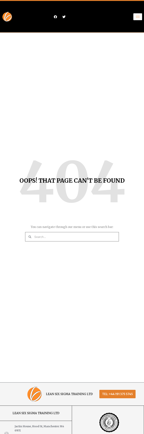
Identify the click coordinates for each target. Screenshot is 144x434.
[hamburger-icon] (137, 16)
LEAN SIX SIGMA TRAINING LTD (69, 394)
